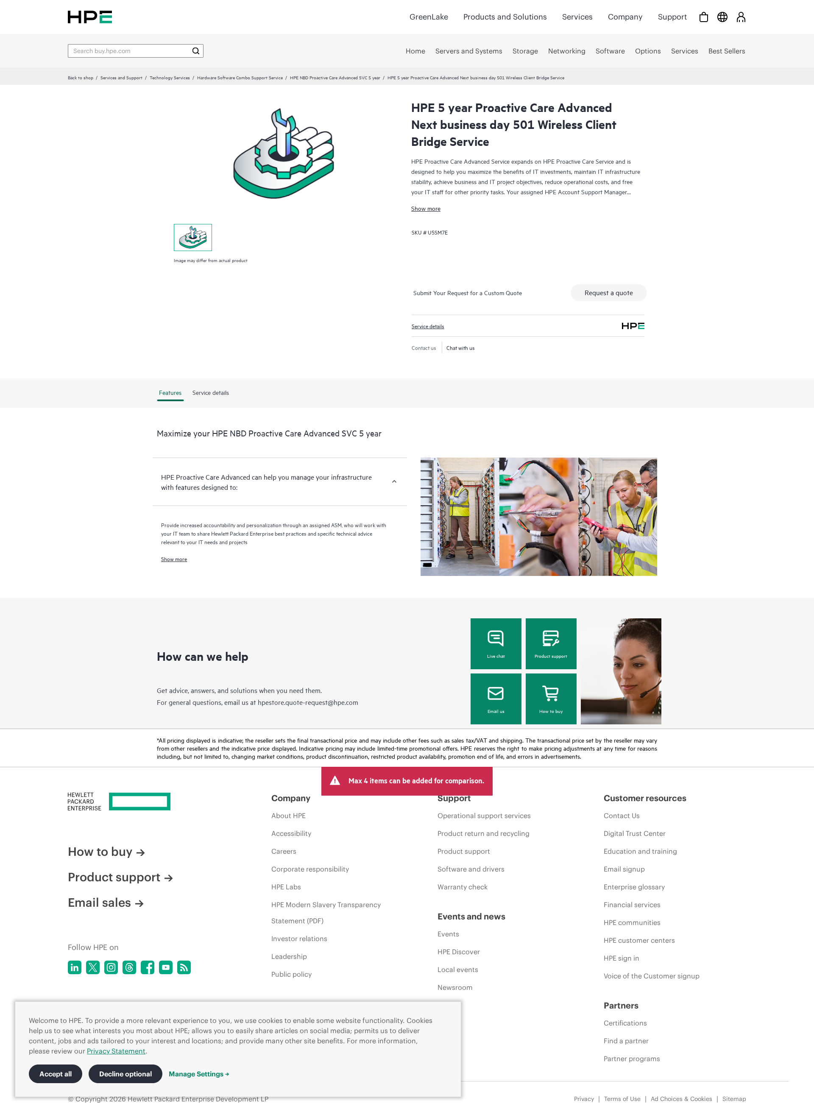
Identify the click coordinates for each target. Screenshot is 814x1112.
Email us (496, 710)
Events (448, 934)
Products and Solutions (505, 17)
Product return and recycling (484, 833)
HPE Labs (286, 887)
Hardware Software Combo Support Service (240, 77)
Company (625, 17)
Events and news (471, 916)
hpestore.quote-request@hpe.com (308, 702)
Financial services (632, 904)
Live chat (496, 655)
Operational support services (484, 815)
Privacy (584, 1099)
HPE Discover (459, 951)
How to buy (551, 710)
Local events (458, 969)
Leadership (289, 956)
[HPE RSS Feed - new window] (184, 967)
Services (577, 17)
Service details (428, 326)
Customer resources (645, 798)
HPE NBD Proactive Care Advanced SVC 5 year (335, 77)
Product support (551, 655)
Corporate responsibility (310, 869)
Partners (621, 1005)
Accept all (55, 1074)
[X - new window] (93, 967)
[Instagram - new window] (111, 967)
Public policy (291, 974)
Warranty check (463, 887)
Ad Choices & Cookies (681, 1099)
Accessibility (291, 833)
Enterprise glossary (634, 887)
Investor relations (299, 938)
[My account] (741, 17)
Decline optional (125, 1074)
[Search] (196, 51)
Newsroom (455, 987)
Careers (283, 851)
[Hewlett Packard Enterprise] (90, 17)
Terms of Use (622, 1099)
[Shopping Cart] (704, 17)
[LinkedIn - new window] (74, 967)
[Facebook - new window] (147, 967)
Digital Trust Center (635, 833)
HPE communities (632, 922)
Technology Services (170, 77)
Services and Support (121, 77)
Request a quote (609, 292)
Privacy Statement (116, 1051)
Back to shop (80, 77)
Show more (425, 208)
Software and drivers (471, 869)
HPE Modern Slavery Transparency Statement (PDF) (326, 912)
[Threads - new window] (129, 967)
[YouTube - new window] (166, 967)
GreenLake (429, 17)
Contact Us (622, 815)
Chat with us (460, 347)
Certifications (625, 1023)
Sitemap (734, 1099)
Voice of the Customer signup (652, 976)
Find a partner (626, 1041)
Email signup (624, 869)
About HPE (288, 815)
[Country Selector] (722, 17)
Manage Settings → (199, 1074)
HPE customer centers (639, 940)
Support (672, 17)
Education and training (640, 851)
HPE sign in (621, 958)
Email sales (99, 902)
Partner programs (632, 1058)
